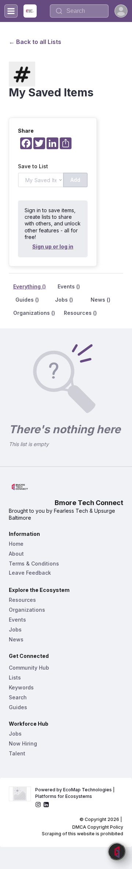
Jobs (15, 629)
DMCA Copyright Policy (97, 827)
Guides (18, 707)
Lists (15, 677)
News (16, 639)
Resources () (80, 313)
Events (17, 619)
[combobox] (79, 11)
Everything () (29, 286)
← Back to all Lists (35, 41)
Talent (17, 753)
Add (75, 180)
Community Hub (29, 667)
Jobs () (64, 300)
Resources (22, 600)
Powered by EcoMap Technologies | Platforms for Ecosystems (75, 793)
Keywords (21, 687)
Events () (69, 286)
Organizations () (34, 313)
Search (18, 697)
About (16, 554)
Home (16, 544)
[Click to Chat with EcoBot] (116, 851)
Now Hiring (23, 743)
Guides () (27, 300)
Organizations (27, 610)
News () (100, 300)
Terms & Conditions (34, 563)
